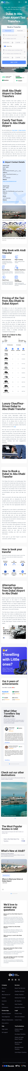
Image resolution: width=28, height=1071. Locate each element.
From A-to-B (8, 30)
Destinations (5, 1007)
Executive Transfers (20, 1007)
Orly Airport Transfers (20, 1034)
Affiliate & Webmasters (7, 1020)
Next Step (14, 62)
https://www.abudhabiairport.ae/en (11, 201)
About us (4, 988)
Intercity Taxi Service (20, 997)
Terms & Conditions (20, 1016)
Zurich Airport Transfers (21, 1052)
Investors (4, 1001)
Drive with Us (5, 1023)
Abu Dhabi (14, 130)
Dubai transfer (22, 130)
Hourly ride (20, 30)
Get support (5, 1032)
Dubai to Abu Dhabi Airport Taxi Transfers (11, 840)
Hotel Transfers (19, 1004)
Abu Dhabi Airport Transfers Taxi (9, 815)
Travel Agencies (6, 1016)
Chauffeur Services (19, 991)
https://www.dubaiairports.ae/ (10, 181)
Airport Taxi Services (20, 988)
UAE (9, 7)
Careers (4, 997)
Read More (7, 742)
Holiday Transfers (19, 994)
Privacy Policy (18, 1013)
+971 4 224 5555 (6, 177)
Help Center (5, 1029)
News (3, 991)
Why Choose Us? (6, 994)
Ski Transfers (18, 1001)
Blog (3, 1004)
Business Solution (6, 1013)
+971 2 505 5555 (6, 198)
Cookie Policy (18, 1020)
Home (5, 7)
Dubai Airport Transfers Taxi (17, 7)
